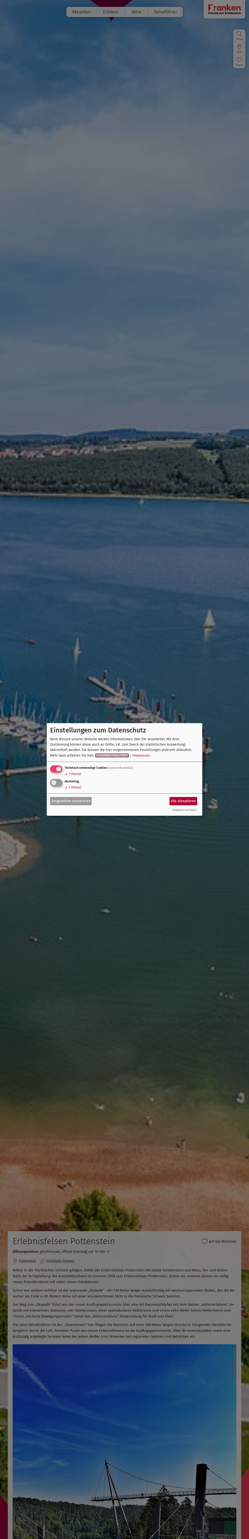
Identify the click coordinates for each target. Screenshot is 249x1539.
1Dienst (73, 774)
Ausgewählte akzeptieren (71, 801)
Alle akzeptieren (183, 801)
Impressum (141, 755)
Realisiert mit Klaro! (185, 810)
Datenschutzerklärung (112, 755)
